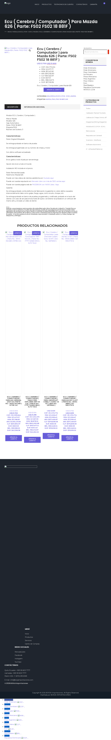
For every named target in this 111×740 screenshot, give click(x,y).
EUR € (9, 728)
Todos (88, 108)
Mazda (35, 32)
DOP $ (16, 737)
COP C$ (14, 705)
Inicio (10, 32)
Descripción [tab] (12, 107)
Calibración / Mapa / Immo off (96, 117)
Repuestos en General (94, 135)
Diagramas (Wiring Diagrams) (96, 122)
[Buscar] (108, 52)
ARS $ (13, 719)
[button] (30, 50)
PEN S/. (12, 710)
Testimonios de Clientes (63, 4)
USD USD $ (14, 701)
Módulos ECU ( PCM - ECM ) (22, 32)
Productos (46, 4)
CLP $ (12, 723)
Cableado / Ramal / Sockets (96, 113)
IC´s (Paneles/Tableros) (94, 149)
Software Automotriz (93, 144)
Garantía (93, 4)
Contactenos (81, 4)
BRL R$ (12, 732)
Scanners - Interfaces (93, 140)
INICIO (37, 4)
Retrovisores (90, 131)
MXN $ (14, 714)
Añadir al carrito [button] (13, 438)
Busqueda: (88, 48)
